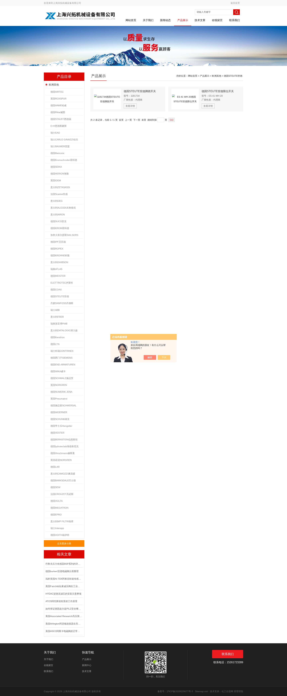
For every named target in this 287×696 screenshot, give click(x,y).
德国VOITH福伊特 (59, 535)
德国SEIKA (56, 166)
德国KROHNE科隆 (60, 255)
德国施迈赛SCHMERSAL (63, 405)
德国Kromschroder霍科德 (63, 160)
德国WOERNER (58, 412)
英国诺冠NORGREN (61, 460)
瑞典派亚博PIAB (58, 323)
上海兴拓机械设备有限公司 (67, 3)
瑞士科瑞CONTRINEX (61, 351)
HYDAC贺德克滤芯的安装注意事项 (63, 593)
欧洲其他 (54, 84)
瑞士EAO (55, 132)
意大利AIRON (57, 214)
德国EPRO (56, 514)
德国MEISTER (57, 276)
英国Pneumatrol (58, 398)
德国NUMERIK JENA (61, 391)
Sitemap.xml (201, 691)
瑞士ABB (55, 310)
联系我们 (234, 20)
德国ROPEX (56, 248)
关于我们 (148, 20)
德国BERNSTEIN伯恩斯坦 (64, 439)
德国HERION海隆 (59, 173)
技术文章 (200, 20)
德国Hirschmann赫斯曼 (62, 453)
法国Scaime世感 (59, 194)
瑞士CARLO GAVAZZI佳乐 (64, 139)
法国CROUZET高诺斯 (61, 494)
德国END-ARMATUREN (62, 364)
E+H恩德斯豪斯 (58, 126)
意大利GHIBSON (59, 262)
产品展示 (182, 20)
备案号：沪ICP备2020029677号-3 (175, 691)
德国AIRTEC (57, 91)
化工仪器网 (227, 691)
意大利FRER (57, 316)
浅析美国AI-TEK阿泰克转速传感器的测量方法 (64, 578)
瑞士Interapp (57, 528)
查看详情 (130, 106)
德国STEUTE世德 (59, 296)
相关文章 (64, 554)
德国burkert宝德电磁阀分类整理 (62, 571)
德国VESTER (57, 432)
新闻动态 (165, 20)
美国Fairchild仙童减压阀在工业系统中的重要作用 (64, 586)
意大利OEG (56, 201)
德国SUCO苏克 (58, 221)
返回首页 (235, 3)
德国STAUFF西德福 (60, 119)
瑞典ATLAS (56, 269)
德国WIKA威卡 (58, 371)
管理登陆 (238, 691)
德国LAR (55, 466)
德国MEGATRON (59, 507)
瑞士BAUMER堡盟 (60, 146)
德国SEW (55, 487)
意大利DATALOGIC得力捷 (64, 330)
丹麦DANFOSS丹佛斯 (61, 303)
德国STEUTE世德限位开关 (218, 91)
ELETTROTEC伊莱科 (61, 282)
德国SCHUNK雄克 (59, 419)
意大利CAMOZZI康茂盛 (62, 473)
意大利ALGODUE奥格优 (63, 207)
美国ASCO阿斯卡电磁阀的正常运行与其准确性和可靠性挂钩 (64, 631)
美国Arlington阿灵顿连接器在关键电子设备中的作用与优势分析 (64, 623)
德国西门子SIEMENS (61, 357)
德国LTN (54, 344)
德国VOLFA (56, 501)
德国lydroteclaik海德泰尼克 (64, 446)
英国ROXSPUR (58, 98)
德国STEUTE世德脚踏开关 (140, 91)
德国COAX (56, 289)
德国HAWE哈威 (58, 105)
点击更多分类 (64, 543)
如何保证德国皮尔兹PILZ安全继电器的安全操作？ (64, 608)
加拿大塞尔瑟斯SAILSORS (64, 235)
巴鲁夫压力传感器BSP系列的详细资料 (64, 563)
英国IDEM (55, 180)
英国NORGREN (58, 385)
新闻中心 (86, 665)
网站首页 (131, 20)
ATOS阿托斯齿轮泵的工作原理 (61, 601)
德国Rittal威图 (57, 112)
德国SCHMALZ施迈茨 (61, 378)
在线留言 (217, 20)
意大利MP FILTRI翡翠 (61, 521)
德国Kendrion (57, 337)
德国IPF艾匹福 (58, 241)
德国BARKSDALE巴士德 (63, 480)
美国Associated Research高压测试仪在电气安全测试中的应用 (64, 616)
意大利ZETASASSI (60, 187)
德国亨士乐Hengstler (61, 426)
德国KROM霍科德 (59, 228)
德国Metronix (57, 153)
